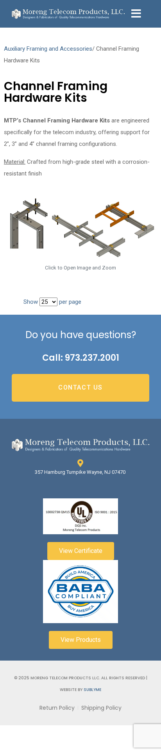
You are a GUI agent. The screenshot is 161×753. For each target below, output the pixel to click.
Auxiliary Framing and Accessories (48, 48)
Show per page (52, 301)
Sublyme (92, 690)
